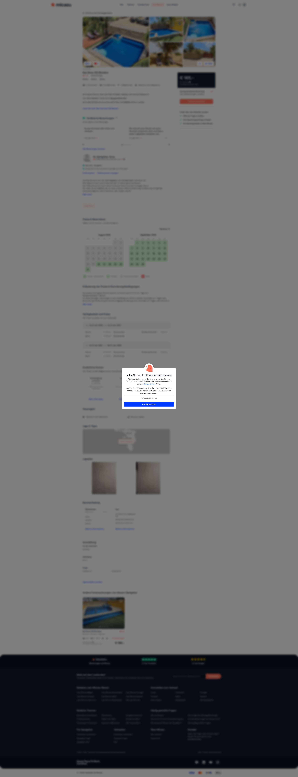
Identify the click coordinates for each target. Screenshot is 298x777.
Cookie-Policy (150, 384)
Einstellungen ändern (149, 398)
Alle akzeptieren (149, 404)
